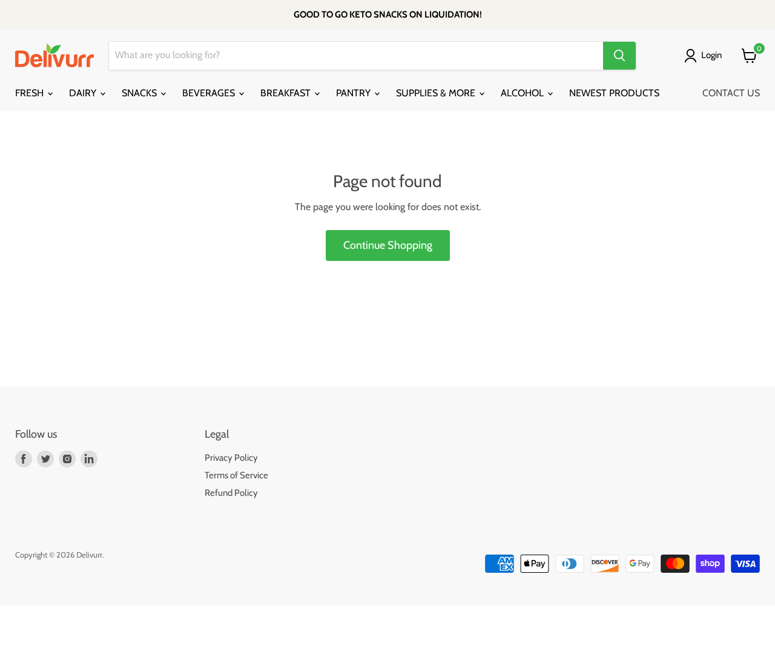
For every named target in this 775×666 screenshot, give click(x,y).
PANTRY (354, 93)
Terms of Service (236, 475)
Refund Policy (231, 492)
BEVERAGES (209, 93)
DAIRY (84, 93)
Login (711, 55)
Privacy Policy (231, 457)
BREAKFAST (286, 93)
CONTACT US (731, 93)
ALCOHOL (523, 93)
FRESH (30, 93)
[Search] (619, 56)
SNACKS (140, 93)
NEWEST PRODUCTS (614, 93)
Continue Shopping (387, 245)
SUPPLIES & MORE (437, 93)
